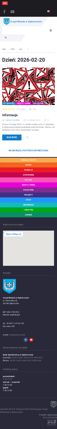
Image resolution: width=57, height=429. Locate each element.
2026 (13, 49)
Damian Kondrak (12, 120)
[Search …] (6, 38)
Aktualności (9, 103)
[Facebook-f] (4, 11)
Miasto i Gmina (23, 103)
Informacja (10, 115)
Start (4, 49)
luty (20, 49)
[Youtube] (12, 11)
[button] (50, 30)
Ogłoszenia (38, 103)
